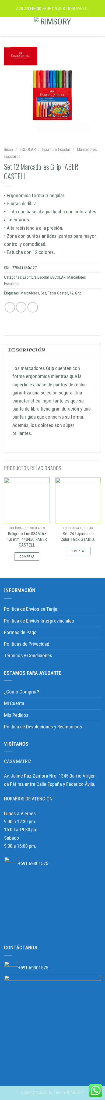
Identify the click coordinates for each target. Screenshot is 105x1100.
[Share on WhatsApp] (10, 307)
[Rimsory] (54, 26)
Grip (78, 293)
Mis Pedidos (16, 715)
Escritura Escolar (56, 149)
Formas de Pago (20, 632)
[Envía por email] (32, 307)
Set (43, 293)
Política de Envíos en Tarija (30, 609)
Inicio (8, 149)
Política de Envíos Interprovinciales (39, 621)
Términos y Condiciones (28, 655)
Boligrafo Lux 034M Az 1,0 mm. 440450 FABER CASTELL (27, 539)
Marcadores (29, 293)
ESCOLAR (27, 149)
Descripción (27, 350)
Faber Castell (58, 293)
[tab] (52, 350)
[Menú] (8, 26)
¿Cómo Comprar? (21, 692)
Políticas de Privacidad (26, 644)
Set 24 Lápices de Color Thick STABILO (78, 536)
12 (72, 293)
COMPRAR (27, 557)
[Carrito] (98, 27)
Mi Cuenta (14, 703)
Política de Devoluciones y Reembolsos (43, 727)
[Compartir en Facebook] (21, 307)
